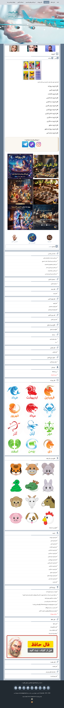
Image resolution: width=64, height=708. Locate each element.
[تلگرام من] (44, 688)
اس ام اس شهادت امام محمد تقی (50, 258)
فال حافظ (53, 2)
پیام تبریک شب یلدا (53, 633)
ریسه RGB (54, 372)
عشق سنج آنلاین (53, 362)
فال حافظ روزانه (53, 627)
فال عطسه (55, 666)
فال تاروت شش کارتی (51, 113)
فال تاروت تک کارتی (52, 97)
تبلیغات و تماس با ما (11, 2)
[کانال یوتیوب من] (19, 688)
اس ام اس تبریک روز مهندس (51, 274)
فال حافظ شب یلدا (53, 630)
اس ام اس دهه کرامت (52, 271)
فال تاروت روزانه (53, 86)
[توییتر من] (28, 688)
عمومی (50, 246)
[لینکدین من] (15, 688)
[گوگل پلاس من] (23, 688)
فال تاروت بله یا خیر (52, 132)
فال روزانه (40, 2)
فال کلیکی (55, 352)
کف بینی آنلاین (54, 319)
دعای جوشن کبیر (53, 339)
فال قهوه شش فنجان (52, 309)
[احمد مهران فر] (50, 49)
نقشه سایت (24, 696)
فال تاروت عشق (53, 125)
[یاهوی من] (48, 688)
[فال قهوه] (45, 192)
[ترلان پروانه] (32, 49)
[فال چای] (45, 217)
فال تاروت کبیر (53, 89)
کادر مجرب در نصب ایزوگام (51, 608)
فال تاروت (46, 2)
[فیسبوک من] (40, 688)
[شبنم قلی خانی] (14, 49)
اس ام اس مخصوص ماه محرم (51, 264)
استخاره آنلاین (20, 2)
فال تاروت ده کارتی (52, 121)
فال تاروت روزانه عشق (51, 128)
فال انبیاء (55, 293)
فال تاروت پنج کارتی (52, 109)
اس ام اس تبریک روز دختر (51, 267)
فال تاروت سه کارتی (52, 101)
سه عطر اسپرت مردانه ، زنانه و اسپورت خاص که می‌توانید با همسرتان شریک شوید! (39, 595)
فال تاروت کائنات (53, 93)
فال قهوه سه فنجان (53, 306)
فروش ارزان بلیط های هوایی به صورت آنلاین (48, 611)
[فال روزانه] (20, 167)
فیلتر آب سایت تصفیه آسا (51, 592)
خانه (58, 2)
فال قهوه (55, 303)
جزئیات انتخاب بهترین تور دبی (50, 601)
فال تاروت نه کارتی (52, 117)
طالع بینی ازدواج (53, 329)
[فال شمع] (20, 192)
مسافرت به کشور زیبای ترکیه (51, 598)
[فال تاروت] (45, 167)
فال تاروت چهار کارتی (52, 105)
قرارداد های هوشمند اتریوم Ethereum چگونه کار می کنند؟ (45, 604)
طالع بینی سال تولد (53, 527)
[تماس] (32, 688)
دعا (56, 342)
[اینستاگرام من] (36, 688)
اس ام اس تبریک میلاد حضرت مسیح (49, 261)
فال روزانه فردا (53, 676)
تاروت (53, 54)
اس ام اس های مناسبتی (30, 2)
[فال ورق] (20, 217)
